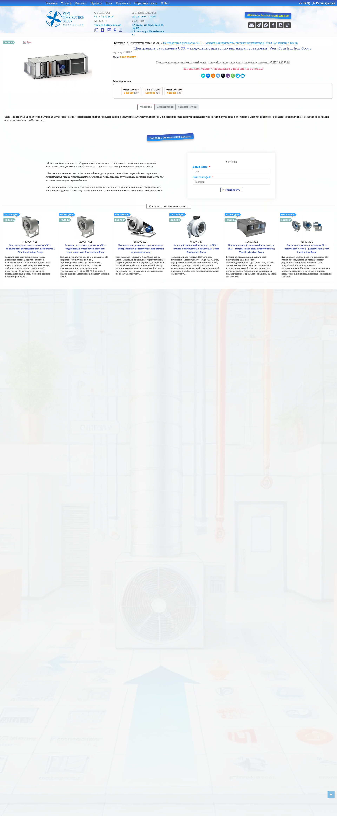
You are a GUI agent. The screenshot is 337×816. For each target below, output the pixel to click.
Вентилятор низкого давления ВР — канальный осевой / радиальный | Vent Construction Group (307, 248)
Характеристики (187, 106)
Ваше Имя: (201, 167)
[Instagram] (280, 25)
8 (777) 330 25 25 (104, 16)
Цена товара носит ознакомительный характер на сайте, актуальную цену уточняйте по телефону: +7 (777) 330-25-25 (223, 62)
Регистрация (325, 3)
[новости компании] (107, 30)
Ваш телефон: (203, 177)
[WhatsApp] (233, 76)
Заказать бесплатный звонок (268, 15)
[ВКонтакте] (208, 76)
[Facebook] (273, 25)
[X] (223, 76)
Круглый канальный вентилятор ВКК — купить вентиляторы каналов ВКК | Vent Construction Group (196, 248)
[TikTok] (287, 25)
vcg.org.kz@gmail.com (107, 25)
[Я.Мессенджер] (203, 76)
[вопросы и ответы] (113, 30)
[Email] (251, 25)
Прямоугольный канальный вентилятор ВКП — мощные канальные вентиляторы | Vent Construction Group (251, 248)
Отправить (233, 189)
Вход (306, 3)
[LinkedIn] (242, 76)
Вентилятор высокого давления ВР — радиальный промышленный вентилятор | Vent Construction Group (30, 248)
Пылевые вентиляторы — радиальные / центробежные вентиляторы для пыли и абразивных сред (141, 248)
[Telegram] (258, 25)
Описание (146, 106)
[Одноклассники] (213, 76)
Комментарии (165, 106)
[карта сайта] (95, 30)
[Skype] (238, 76)
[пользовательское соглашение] (119, 30)
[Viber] (228, 76)
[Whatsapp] (266, 25)
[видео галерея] (101, 30)
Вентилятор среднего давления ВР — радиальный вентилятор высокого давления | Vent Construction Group (85, 248)
